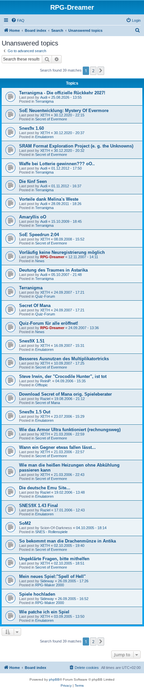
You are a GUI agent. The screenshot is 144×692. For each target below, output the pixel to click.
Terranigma (44, 101)
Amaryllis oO (32, 216)
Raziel (45, 399)
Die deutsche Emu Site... (44, 487)
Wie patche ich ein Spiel (44, 611)
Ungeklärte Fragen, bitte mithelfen (54, 558)
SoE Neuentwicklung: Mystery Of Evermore (64, 110)
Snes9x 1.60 (31, 128)
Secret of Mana (47, 403)
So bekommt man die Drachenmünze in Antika (67, 540)
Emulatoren (44, 137)
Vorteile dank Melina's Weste (48, 199)
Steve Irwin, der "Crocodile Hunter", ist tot (62, 376)
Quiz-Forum (45, 296)
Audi (43, 97)
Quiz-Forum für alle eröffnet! (48, 323)
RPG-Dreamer (52, 257)
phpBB (54, 679)
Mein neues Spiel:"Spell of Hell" (52, 576)
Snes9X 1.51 (32, 340)
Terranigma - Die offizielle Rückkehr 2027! (62, 92)
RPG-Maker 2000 (49, 585)
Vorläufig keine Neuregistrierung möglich (62, 252)
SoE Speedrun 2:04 (39, 234)
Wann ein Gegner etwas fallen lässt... (57, 447)
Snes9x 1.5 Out (34, 411)
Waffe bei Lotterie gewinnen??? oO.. (57, 163)
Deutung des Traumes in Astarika (53, 270)
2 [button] (93, 71)
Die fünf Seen (33, 181)
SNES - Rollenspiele (51, 532)
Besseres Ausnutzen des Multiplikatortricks (64, 358)
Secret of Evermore (51, 119)
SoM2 (25, 523)
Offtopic (41, 385)
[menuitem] (17, 20)
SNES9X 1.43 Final (38, 505)
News (40, 261)
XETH (45, 115)
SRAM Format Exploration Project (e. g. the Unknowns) (76, 146)
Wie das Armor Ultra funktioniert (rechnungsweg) (70, 429)
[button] (100, 71)
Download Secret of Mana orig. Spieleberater (65, 394)
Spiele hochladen (37, 594)
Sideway (47, 581)
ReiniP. (45, 381)
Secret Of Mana (35, 305)
